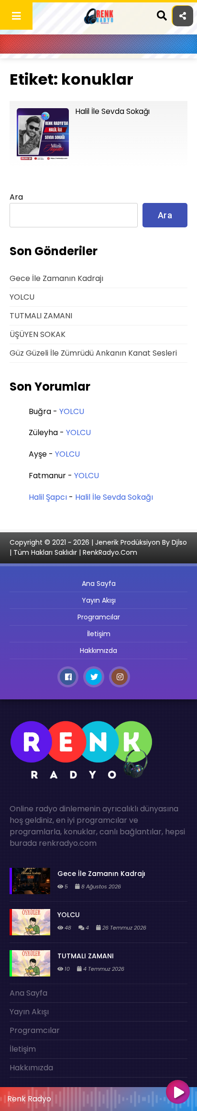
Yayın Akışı (99, 600)
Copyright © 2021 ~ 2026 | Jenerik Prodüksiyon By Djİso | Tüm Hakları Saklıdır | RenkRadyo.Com (98, 547)
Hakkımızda (98, 650)
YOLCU (22, 297)
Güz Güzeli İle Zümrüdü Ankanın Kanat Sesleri (93, 353)
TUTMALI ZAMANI (41, 315)
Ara (16, 196)
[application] (98, 1096)
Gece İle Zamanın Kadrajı (56, 278)
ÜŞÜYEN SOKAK (38, 334)
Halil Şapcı (48, 497)
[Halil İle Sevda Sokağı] (43, 158)
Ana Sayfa (99, 583)
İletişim (98, 634)
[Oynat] (178, 1093)
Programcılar (98, 617)
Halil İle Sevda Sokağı (114, 497)
